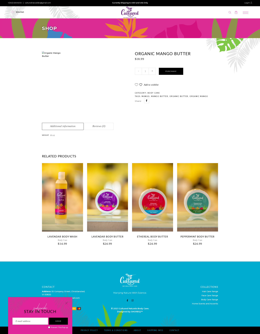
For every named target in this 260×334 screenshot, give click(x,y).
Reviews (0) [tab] (98, 126)
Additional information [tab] (62, 126)
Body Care (154, 93)
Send (58, 321)
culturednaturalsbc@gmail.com (38, 3)
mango (146, 96)
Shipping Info (155, 330)
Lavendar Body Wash (62, 237)
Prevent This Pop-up (59, 327)
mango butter (159, 96)
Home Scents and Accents (205, 303)
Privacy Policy (89, 330)
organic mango (199, 96)
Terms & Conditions (116, 330)
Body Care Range (209, 299)
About (137, 330)
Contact (174, 330)
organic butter (179, 96)
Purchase (171, 71)
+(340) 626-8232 (15, 3)
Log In (247, 3)
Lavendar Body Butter (108, 237)
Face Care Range (210, 295)
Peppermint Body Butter (198, 237)
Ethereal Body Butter (152, 237)
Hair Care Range (210, 291)
